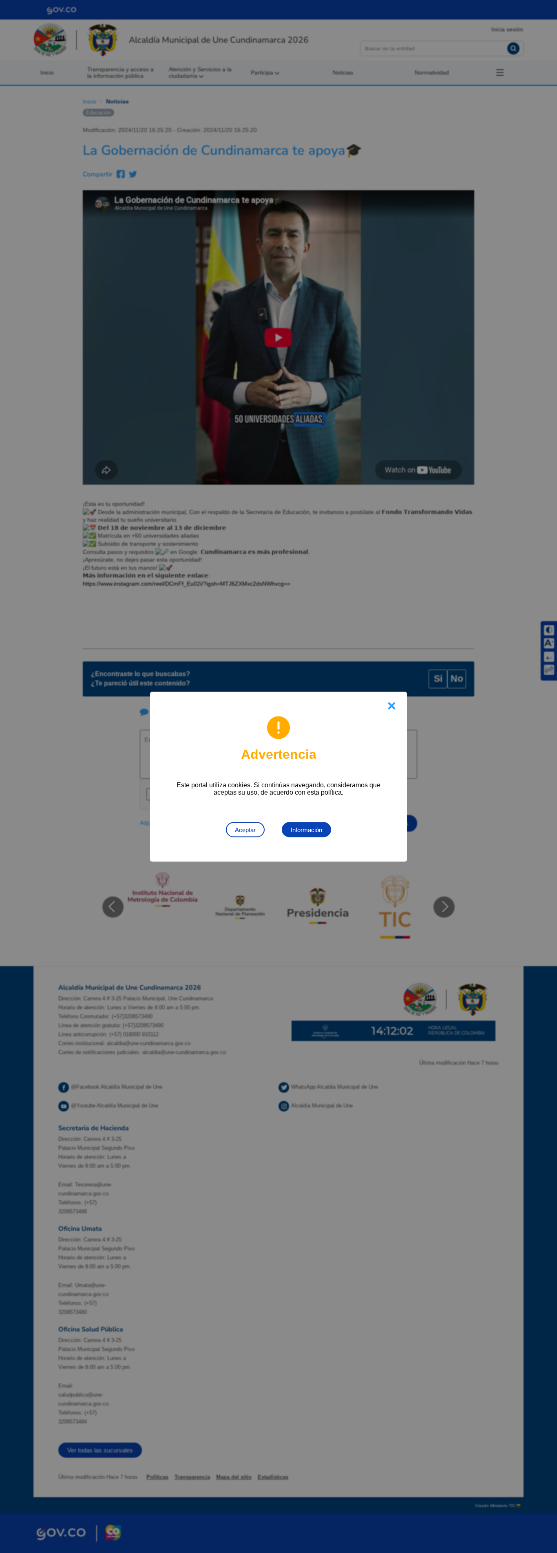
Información (306, 829)
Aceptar (245, 829)
